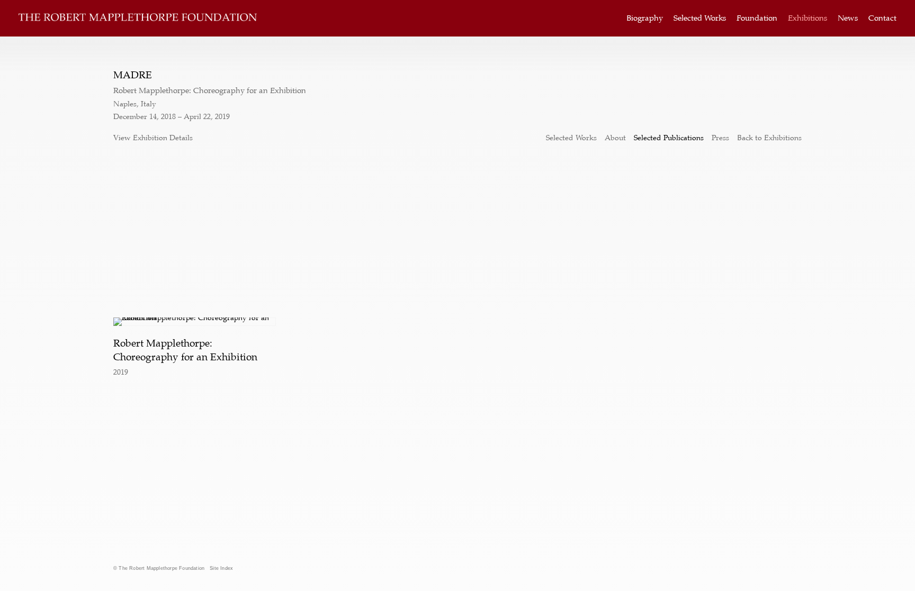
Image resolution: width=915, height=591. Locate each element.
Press (720, 137)
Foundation (757, 18)
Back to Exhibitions (769, 137)
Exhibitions (807, 18)
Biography (644, 18)
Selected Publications (669, 137)
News (848, 18)
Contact (882, 18)
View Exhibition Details (153, 137)
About (615, 137)
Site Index (221, 568)
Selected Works (700, 18)
